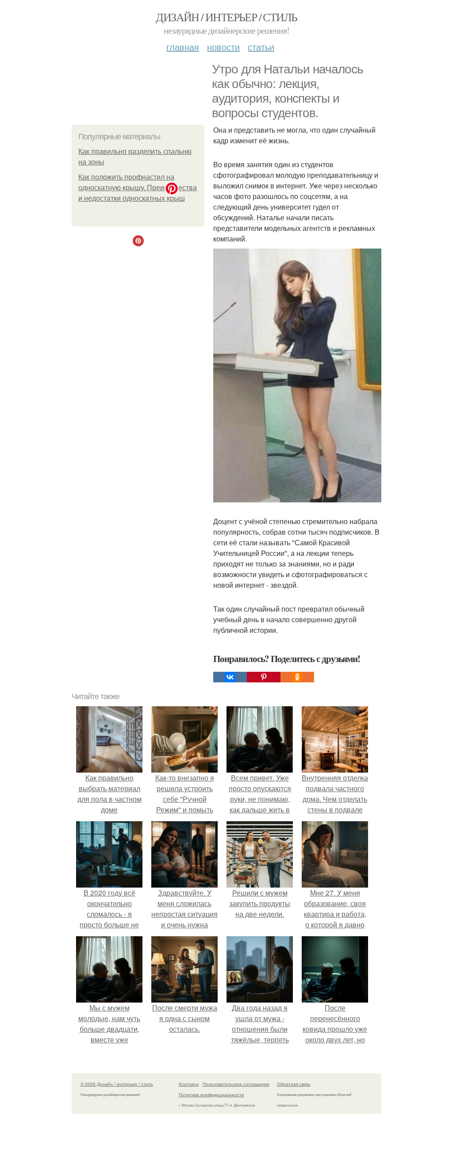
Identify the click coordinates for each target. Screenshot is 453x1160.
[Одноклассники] (297, 677)
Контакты (189, 1084)
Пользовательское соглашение (236, 1084)
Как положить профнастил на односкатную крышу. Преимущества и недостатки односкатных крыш (137, 187)
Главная (182, 46)
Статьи (261, 46)
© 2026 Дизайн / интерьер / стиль (117, 1084)
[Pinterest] (263, 677)
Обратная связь (294, 1084)
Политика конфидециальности (211, 1094)
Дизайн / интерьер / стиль (226, 16)
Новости (223, 46)
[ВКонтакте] (230, 677)
